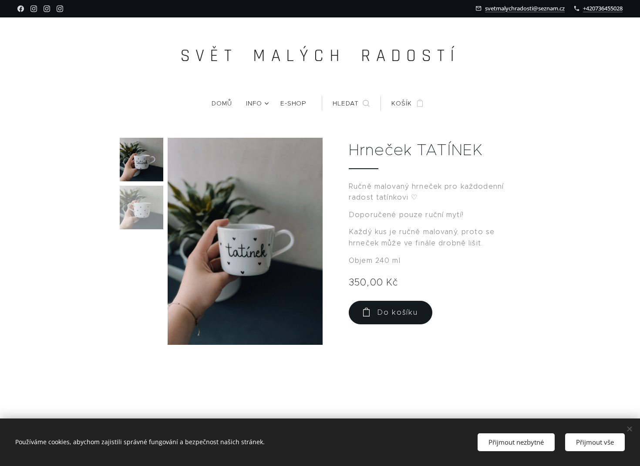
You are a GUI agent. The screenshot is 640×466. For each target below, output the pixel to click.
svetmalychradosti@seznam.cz (525, 8)
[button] (351, 103)
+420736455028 (603, 8)
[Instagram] (33, 8)
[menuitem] (225, 103)
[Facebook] (20, 8)
